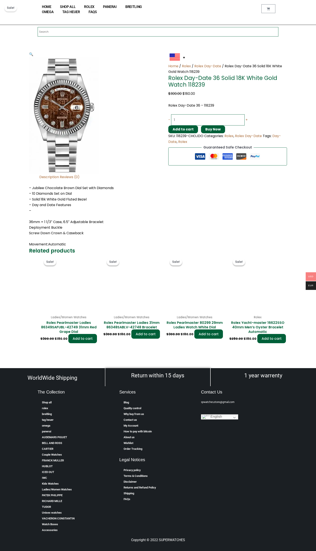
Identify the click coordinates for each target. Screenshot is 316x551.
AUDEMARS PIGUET (54, 437)
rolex (89, 7)
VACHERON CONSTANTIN (58, 518)
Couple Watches (52, 454)
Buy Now (213, 129)
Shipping (129, 493)
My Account (131, 425)
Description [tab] (49, 176)
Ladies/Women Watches (57, 489)
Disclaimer (130, 481)
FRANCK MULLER (53, 460)
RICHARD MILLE (52, 501)
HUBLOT (47, 466)
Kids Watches (50, 483)
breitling (133, 7)
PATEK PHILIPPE (52, 495)
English (216, 416)
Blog (126, 402)
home (46, 7)
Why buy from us (134, 414)
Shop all (68, 7)
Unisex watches (52, 512)
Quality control (132, 408)
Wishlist (128, 443)
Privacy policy (132, 470)
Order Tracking (133, 448)
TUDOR (46, 506)
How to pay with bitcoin (138, 431)
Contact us (130, 419)
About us (129, 437)
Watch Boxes (50, 524)
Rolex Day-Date (207, 66)
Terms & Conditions (136, 476)
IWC (44, 477)
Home (173, 66)
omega (48, 12)
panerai (110, 7)
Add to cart (183, 129)
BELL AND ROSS (52, 443)
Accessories (50, 530)
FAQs (93, 12)
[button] (31, 54)
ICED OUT (48, 472)
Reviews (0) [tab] (70, 176)
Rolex (186, 66)
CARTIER (47, 448)
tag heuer (71, 12)
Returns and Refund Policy (140, 487)
